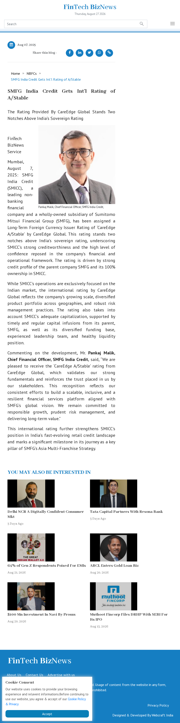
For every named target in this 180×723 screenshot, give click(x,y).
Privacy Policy (158, 705)
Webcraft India (162, 715)
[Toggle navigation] (173, 24)
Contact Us (34, 675)
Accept (47, 714)
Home (15, 73)
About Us (14, 675)
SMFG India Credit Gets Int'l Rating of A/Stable (46, 79)
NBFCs (32, 73)
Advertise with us (61, 675)
